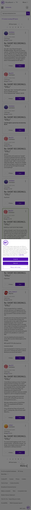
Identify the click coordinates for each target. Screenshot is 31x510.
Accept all (15, 259)
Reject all (15, 263)
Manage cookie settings (16, 267)
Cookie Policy (21, 254)
